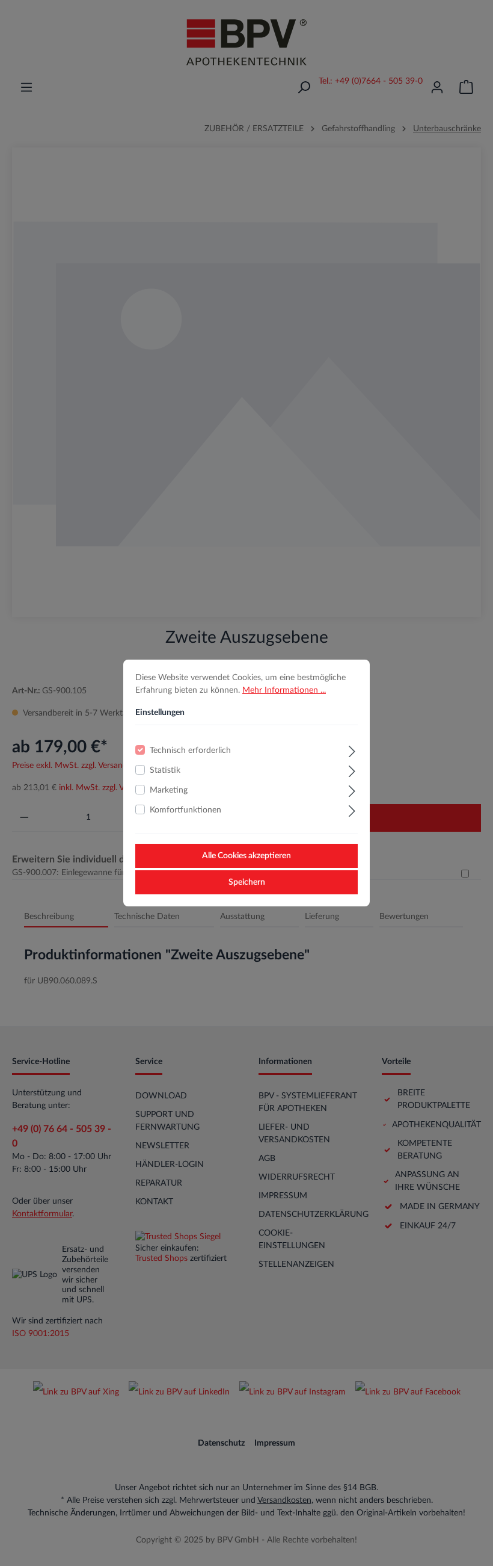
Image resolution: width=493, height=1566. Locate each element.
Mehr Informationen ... (284, 690)
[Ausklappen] (352, 750)
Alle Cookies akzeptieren (246, 856)
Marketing (169, 790)
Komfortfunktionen (185, 810)
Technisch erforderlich (190, 750)
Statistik (165, 770)
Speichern (246, 882)
